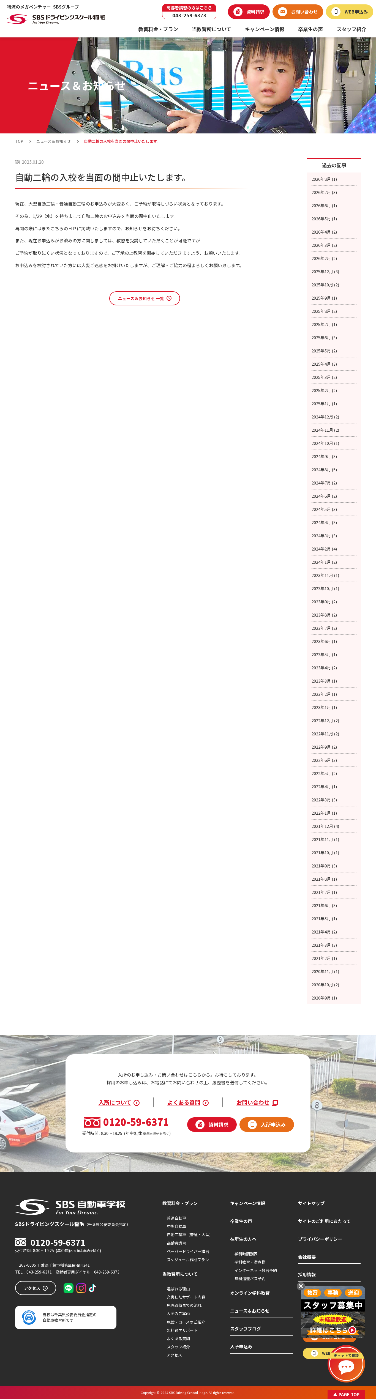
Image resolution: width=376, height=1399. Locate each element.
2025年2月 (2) (324, 390)
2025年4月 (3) (324, 364)
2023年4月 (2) (324, 667)
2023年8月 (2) (324, 615)
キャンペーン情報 (247, 1203)
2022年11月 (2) (325, 734)
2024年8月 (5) (324, 469)
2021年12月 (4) (325, 826)
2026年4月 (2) (324, 232)
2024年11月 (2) (325, 430)
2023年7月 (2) (324, 628)
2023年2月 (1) (324, 694)
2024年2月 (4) (324, 549)
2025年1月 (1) (324, 403)
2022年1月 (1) (324, 813)
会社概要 (307, 1256)
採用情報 (307, 1274)
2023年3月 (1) (324, 681)
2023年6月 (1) (324, 641)
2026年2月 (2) (324, 258)
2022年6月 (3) (324, 760)
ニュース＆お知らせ (249, 1310)
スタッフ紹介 (178, 1346)
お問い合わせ (252, 1102)
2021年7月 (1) (324, 892)
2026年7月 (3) (324, 192)
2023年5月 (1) (324, 654)
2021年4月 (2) (324, 932)
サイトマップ (311, 1203)
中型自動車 (176, 1226)
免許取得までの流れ (184, 1305)
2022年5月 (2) (324, 773)
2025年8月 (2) (324, 311)
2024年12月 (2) (325, 417)
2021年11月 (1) (325, 839)
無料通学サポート (182, 1330)
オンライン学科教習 (250, 1293)
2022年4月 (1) (324, 786)
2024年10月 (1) (325, 443)
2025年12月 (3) (325, 271)
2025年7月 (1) (324, 324)
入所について (115, 1102)
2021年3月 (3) (324, 945)
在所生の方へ (243, 1239)
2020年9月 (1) (324, 998)
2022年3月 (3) (324, 800)
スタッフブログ (245, 1328)
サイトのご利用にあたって (324, 1221)
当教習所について (180, 1274)
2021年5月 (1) (324, 918)
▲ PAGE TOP (346, 1394)
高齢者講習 (176, 1243)
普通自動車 (176, 1218)
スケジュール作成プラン (188, 1259)
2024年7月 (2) (324, 483)
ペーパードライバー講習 (188, 1251)
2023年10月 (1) (325, 588)
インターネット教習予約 (256, 1270)
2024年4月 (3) (324, 522)
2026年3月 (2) (324, 245)
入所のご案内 (178, 1313)
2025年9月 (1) (324, 298)
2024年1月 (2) (324, 562)
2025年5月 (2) (324, 351)
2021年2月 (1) (324, 958)
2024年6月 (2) (324, 496)
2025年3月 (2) (324, 377)
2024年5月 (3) (324, 509)
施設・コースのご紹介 (186, 1322)
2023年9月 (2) (324, 601)
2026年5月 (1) (324, 218)
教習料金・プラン (180, 1203)
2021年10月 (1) (325, 852)
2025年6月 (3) (324, 337)
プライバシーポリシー (320, 1239)
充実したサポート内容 (186, 1297)
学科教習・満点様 (250, 1262)
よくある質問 (183, 1102)
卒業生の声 (241, 1221)
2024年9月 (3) (324, 456)
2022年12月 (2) (325, 720)
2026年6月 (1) (324, 205)
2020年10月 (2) (325, 984)
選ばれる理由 (178, 1288)
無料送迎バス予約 (250, 1278)
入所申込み (241, 1346)
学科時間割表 (246, 1253)
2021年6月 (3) (324, 905)
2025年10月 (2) (325, 285)
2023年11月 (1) (325, 575)
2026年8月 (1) (324, 179)
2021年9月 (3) (324, 866)
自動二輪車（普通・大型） (190, 1234)
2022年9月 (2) (324, 747)
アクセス (174, 1355)
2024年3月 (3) (324, 535)
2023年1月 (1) (324, 707)
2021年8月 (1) (324, 879)
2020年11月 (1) (325, 971)
